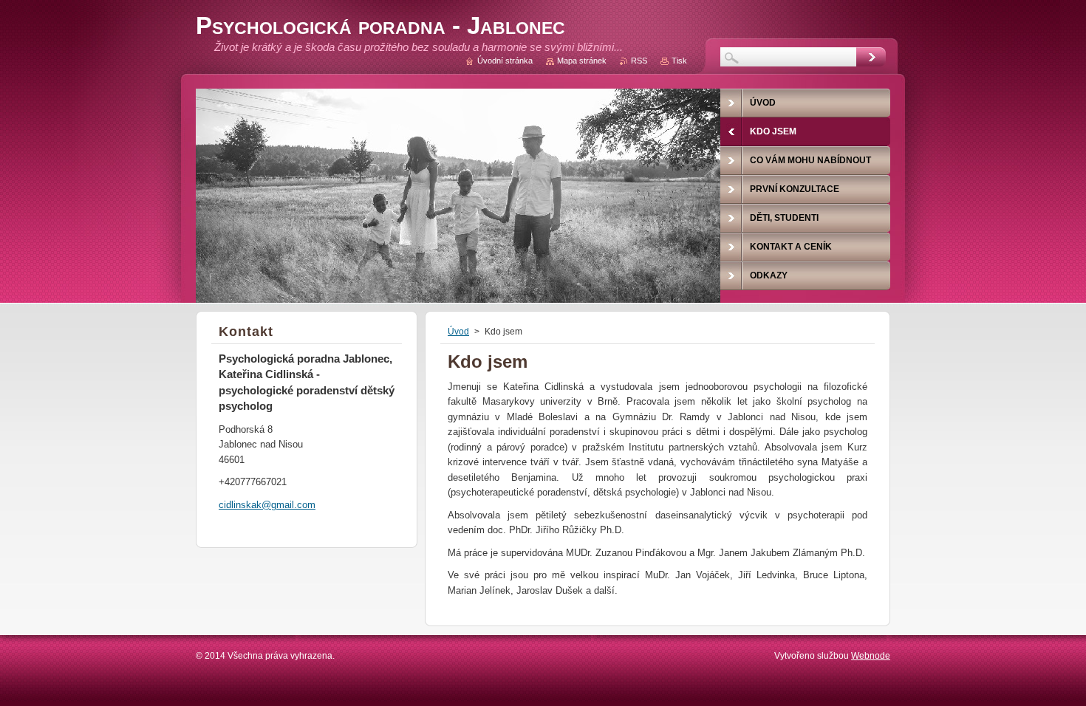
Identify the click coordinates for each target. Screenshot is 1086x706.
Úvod (458, 331)
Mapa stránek (582, 60)
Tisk (679, 60)
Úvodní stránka (505, 60)
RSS (639, 60)
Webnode (870, 655)
